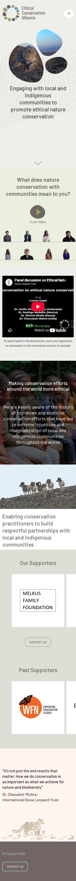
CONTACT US (15, 866)
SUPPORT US (38, 642)
